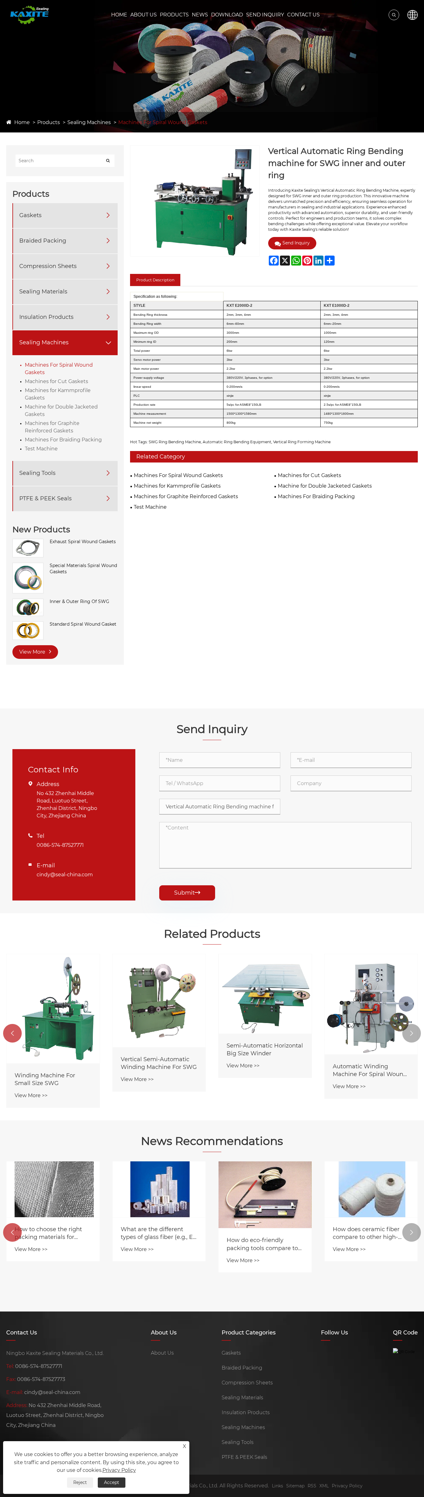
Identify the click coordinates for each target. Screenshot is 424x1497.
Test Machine (41, 449)
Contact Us (303, 15)
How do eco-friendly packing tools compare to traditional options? (262, 1244)
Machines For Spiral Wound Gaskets (162, 122)
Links (277, 1486)
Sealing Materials (43, 291)
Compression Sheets (48, 266)
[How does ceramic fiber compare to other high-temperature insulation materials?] (371, 1189)
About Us (143, 15)
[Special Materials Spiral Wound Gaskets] (28, 566)
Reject (80, 1482)
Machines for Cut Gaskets (56, 381)
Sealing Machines (89, 122)
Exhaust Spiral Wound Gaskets (83, 541)
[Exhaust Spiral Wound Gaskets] (28, 542)
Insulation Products (46, 317)
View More (33, 652)
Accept (111, 1482)
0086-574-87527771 (60, 845)
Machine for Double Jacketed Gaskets (61, 410)
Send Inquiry (265, 15)
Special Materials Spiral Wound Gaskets (83, 568)
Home (119, 15)
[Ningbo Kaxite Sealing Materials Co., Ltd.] (29, 15)
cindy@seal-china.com (65, 875)
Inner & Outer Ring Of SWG (79, 601)
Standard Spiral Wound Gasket (83, 624)
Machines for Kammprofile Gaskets (58, 394)
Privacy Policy (347, 1486)
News (200, 15)
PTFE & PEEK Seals (45, 498)
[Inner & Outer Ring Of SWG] (28, 602)
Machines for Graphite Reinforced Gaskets (52, 427)
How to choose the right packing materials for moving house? (48, 1233)
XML (324, 1486)
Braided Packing (42, 240)
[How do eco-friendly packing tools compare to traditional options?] (265, 1194)
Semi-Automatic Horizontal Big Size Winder (265, 1049)
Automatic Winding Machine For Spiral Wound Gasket (370, 1070)
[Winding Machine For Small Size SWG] (53, 1008)
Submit (187, 892)
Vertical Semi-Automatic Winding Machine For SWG (159, 1063)
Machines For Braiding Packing (63, 440)
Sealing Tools (37, 473)
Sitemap (295, 1486)
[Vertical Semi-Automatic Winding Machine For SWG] (159, 1000)
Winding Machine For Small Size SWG (45, 1079)
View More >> (31, 1095)
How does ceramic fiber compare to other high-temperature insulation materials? (366, 1233)
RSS (312, 1486)
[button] (12, 1033)
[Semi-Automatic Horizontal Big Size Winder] (265, 994)
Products (174, 15)
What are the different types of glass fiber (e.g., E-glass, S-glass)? (158, 1233)
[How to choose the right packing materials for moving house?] (53, 1189)
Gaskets (30, 215)
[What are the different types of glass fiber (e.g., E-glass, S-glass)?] (159, 1189)
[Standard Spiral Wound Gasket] (28, 624)
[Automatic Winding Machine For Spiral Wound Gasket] (371, 1004)
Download (227, 15)
